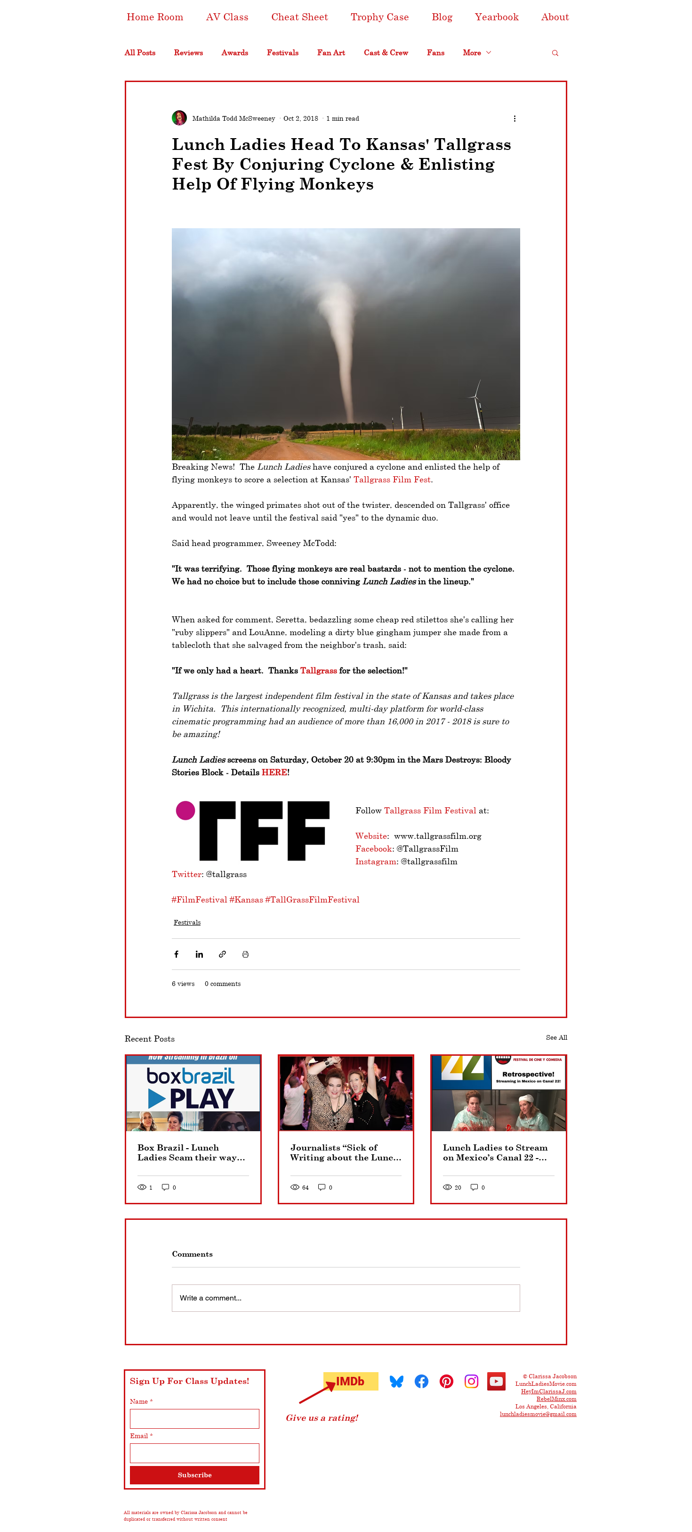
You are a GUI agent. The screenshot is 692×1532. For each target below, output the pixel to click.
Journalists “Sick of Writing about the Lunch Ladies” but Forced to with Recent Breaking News (344, 1152)
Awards (235, 52)
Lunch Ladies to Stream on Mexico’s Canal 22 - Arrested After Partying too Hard (495, 1152)
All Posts (140, 52)
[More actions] (514, 118)
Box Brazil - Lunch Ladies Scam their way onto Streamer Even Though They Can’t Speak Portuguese (187, 1152)
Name (141, 1401)
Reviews (188, 52)
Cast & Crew (386, 52)
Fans (435, 52)
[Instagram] (471, 1381)
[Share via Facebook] (176, 954)
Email (141, 1436)
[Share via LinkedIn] (199, 954)
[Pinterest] (446, 1381)
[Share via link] (222, 954)
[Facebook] (421, 1381)
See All (556, 1037)
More (472, 52)
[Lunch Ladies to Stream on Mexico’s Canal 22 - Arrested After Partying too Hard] (499, 1093)
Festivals (282, 52)
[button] (227, 16)
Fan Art (331, 52)
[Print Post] (245, 954)
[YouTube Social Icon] (496, 1381)
